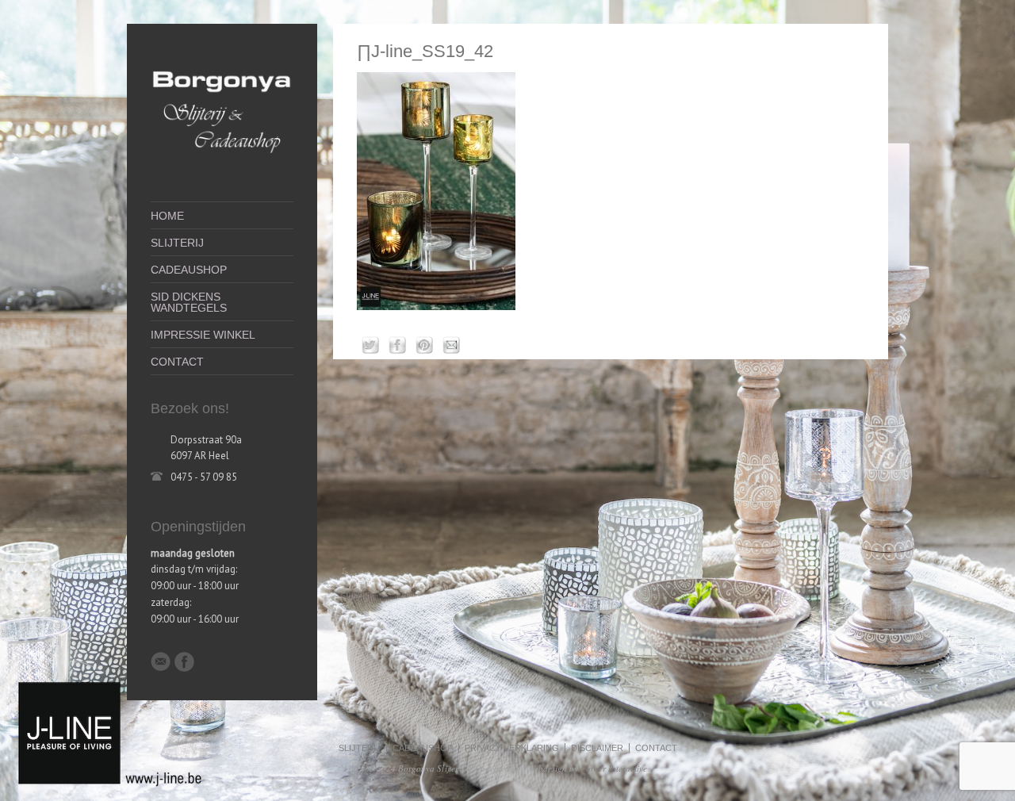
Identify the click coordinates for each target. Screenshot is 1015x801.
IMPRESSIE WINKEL (203, 334)
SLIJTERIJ (177, 242)
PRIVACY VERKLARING (512, 748)
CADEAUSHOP (189, 269)
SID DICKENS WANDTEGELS (189, 302)
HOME (167, 215)
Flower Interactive (613, 768)
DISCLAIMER (597, 748)
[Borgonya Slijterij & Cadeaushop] (222, 160)
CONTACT (177, 361)
